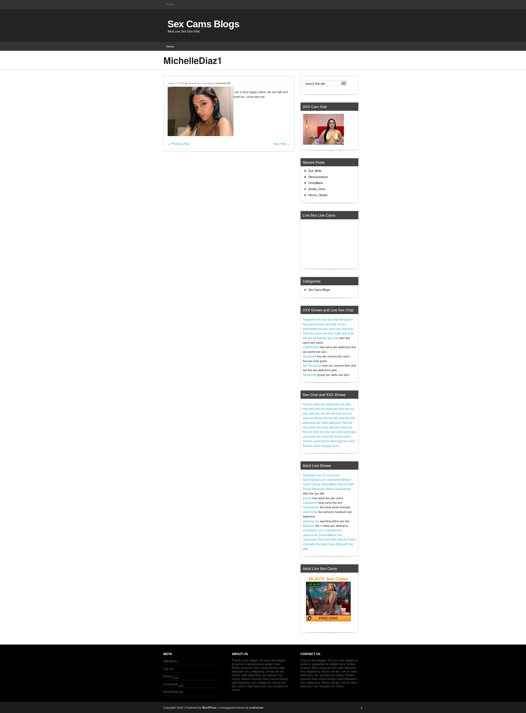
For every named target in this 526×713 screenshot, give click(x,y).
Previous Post (178, 144)
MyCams (308, 525)
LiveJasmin (310, 502)
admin (191, 83)
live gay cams (330, 446)
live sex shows (312, 338)
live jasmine (310, 324)
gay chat (338, 409)
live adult (326, 409)
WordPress (209, 707)
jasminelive (310, 329)
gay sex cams (320, 436)
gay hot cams (346, 441)
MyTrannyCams (313, 365)
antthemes (256, 707)
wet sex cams (338, 427)
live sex (308, 404)
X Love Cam (331, 475)
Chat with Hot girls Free (318, 544)
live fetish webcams (328, 423)
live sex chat (330, 338)
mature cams (311, 441)
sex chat (341, 329)
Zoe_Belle (315, 171)
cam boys (322, 427)
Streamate (309, 375)
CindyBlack (315, 183)
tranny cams (329, 441)
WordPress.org (173, 692)
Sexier (330, 489)
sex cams (315, 333)
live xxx (320, 413)
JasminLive (310, 512)
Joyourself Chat (313, 539)
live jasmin (346, 319)
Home (170, 4)
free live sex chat (327, 319)
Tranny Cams (320, 484)
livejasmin (309, 319)
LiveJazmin (334, 479)
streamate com (312, 475)
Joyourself (309, 356)
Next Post (282, 144)
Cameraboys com (314, 479)
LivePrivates (311, 347)
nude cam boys (344, 333)
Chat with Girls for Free (339, 539)
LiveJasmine (343, 489)
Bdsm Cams (337, 484)
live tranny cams (340, 436)
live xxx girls (343, 404)
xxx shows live (318, 418)
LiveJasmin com (313, 530)
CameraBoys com (330, 535)
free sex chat (311, 409)
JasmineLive (311, 521)
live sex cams (327, 329)
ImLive (307, 498)
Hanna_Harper (318, 195)
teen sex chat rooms (332, 324)
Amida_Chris (316, 189)
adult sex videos (323, 404)
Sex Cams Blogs (203, 23)
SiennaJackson (318, 177)
